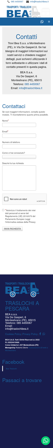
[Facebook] (39, 21)
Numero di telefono (11, 142)
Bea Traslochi (11, 368)
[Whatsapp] (42, 21)
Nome (5, 120)
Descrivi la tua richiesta (13, 163)
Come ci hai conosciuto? (13, 152)
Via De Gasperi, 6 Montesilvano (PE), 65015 (20, 318)
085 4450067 (17, 1)
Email (4, 131)
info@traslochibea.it (39, 1)
